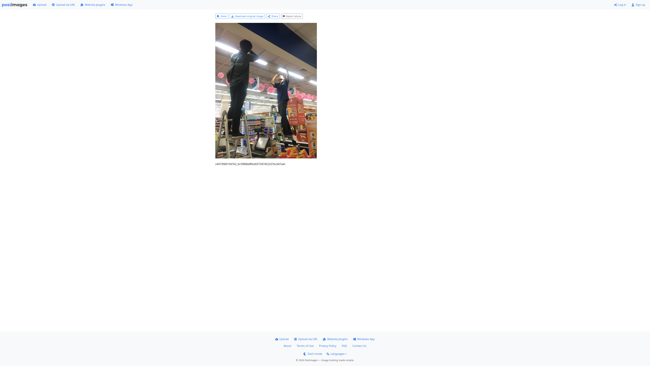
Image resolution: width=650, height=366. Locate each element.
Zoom (224, 16)
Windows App (124, 5)
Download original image (249, 16)
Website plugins (95, 5)
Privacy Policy (327, 346)
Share (275, 16)
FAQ (344, 346)
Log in (622, 5)
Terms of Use (305, 346)
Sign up (640, 5)
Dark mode (315, 354)
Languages (338, 354)
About (287, 346)
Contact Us (359, 346)
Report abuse (293, 16)
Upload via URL (65, 5)
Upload (41, 5)
